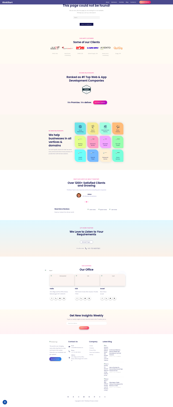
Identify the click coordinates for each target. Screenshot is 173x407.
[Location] (51, 298)
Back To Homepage (86, 24)
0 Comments (118, 356)
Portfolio (121, 2)
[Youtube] (89, 397)
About (107, 2)
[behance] (105, 397)
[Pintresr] (94, 397)
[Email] (60, 298)
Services (113, 2)
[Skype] (64, 298)
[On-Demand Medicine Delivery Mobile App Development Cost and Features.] (106, 353)
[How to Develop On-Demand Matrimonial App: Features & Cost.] (106, 369)
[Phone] (56, 298)
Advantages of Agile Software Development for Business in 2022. (116, 384)
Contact (132, 2)
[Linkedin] (84, 397)
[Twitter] (73, 397)
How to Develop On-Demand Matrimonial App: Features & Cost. (116, 369)
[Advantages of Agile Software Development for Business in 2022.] (106, 384)
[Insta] (78, 397)
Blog (127, 2)
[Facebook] (68, 397)
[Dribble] (99, 397)
